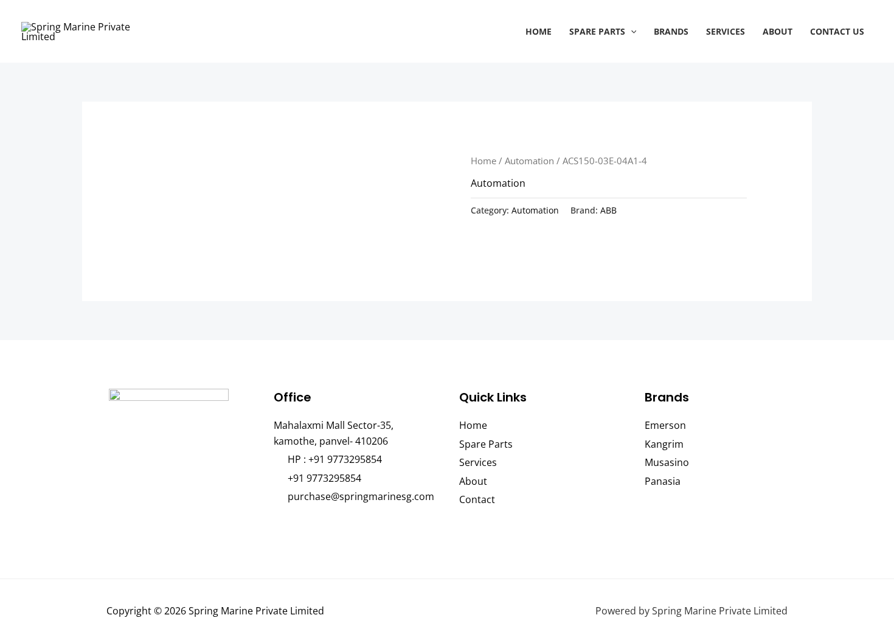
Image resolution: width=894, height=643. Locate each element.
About (777, 31)
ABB (608, 210)
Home (538, 31)
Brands (671, 31)
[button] (631, 31)
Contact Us (837, 31)
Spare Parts (597, 31)
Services (725, 31)
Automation (529, 161)
